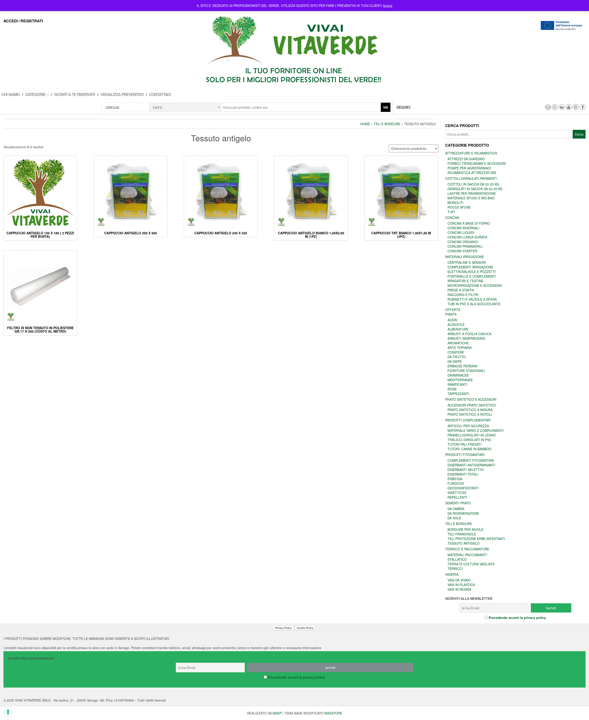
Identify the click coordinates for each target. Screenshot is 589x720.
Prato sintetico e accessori (471, 399)
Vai (385, 107)
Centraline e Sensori (467, 262)
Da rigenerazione (463, 513)
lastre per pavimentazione (472, 193)
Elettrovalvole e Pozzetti (472, 271)
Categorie (35, 94)
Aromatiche (458, 343)
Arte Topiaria (460, 347)
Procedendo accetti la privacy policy (517, 617)
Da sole (454, 518)
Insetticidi (457, 492)
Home (365, 124)
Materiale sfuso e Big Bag (471, 198)
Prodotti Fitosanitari (465, 454)
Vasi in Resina (459, 589)
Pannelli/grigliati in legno (472, 435)
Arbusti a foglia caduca (469, 333)
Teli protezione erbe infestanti (476, 538)
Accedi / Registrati (23, 20)
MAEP (277, 713)
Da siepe (455, 361)
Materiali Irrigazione (464, 256)
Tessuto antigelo (463, 543)
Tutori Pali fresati (464, 444)
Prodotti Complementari (468, 420)
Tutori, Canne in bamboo (469, 449)
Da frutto (457, 356)
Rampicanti (457, 384)
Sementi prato (458, 503)
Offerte (452, 309)
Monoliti (455, 202)
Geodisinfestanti (463, 488)
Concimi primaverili (465, 246)
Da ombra (456, 508)
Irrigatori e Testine (465, 281)
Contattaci (160, 94)
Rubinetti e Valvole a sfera (472, 299)
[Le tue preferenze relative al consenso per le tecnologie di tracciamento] (8, 712)
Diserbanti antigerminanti (471, 465)
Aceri (452, 320)
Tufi (451, 211)
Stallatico (457, 559)
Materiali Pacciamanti (467, 554)
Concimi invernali (463, 228)
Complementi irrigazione (470, 267)
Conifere (456, 352)
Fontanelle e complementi (472, 276)
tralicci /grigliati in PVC (469, 439)
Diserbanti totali (463, 474)
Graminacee (458, 375)
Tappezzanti (458, 393)
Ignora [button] (387, 5)
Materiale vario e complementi (476, 430)
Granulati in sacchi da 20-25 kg (475, 188)
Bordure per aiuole (465, 529)
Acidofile (456, 324)
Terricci (455, 568)
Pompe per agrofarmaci (469, 168)
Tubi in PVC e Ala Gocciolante (474, 304)
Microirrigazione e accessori (475, 285)
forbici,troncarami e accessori (477, 163)
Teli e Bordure (387, 124)
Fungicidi (456, 483)
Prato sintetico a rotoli (470, 414)
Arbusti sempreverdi (466, 338)
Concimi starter (462, 251)
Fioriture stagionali (466, 370)
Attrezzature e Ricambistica (471, 153)
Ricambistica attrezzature (472, 172)
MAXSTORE (333, 713)
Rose (452, 389)
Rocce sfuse (459, 207)
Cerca (579, 134)
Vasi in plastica (461, 584)
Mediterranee (460, 379)
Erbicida (455, 478)
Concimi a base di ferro (469, 223)
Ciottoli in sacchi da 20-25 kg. (474, 184)
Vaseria (452, 574)
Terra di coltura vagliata (471, 564)
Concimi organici (463, 241)
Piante (451, 314)
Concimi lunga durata (467, 237)
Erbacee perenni (462, 366)
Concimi (452, 217)
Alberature (458, 329)
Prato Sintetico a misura (470, 409)
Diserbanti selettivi (466, 469)
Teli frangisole (462, 534)
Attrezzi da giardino (466, 159)
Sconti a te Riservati (74, 94)
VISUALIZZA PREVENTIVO (122, 94)
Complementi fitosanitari (471, 460)
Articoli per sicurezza (468, 426)
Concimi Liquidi (461, 232)
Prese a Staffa (461, 290)
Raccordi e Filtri (463, 294)
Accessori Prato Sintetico (472, 405)
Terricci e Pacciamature (467, 549)
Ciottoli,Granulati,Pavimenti (471, 178)
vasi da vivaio (459, 580)
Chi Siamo (10, 94)
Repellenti (457, 497)
